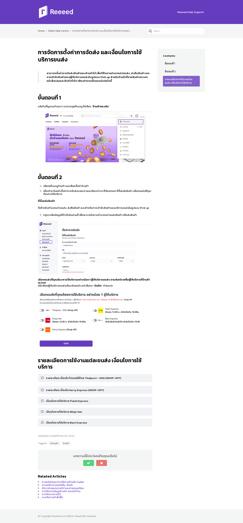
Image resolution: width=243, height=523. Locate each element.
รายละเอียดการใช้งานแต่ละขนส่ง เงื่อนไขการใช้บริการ (178, 81)
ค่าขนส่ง (54, 443)
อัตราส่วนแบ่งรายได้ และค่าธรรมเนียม (63, 488)
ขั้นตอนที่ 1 (170, 63)
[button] (88, 463)
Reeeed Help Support (190, 12)
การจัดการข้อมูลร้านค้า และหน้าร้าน (61, 491)
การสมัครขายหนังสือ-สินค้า (57, 485)
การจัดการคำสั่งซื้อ (52, 497)
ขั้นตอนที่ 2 (170, 71)
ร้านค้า (66, 443)
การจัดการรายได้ (51, 494)
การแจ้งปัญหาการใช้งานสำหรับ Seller (63, 482)
